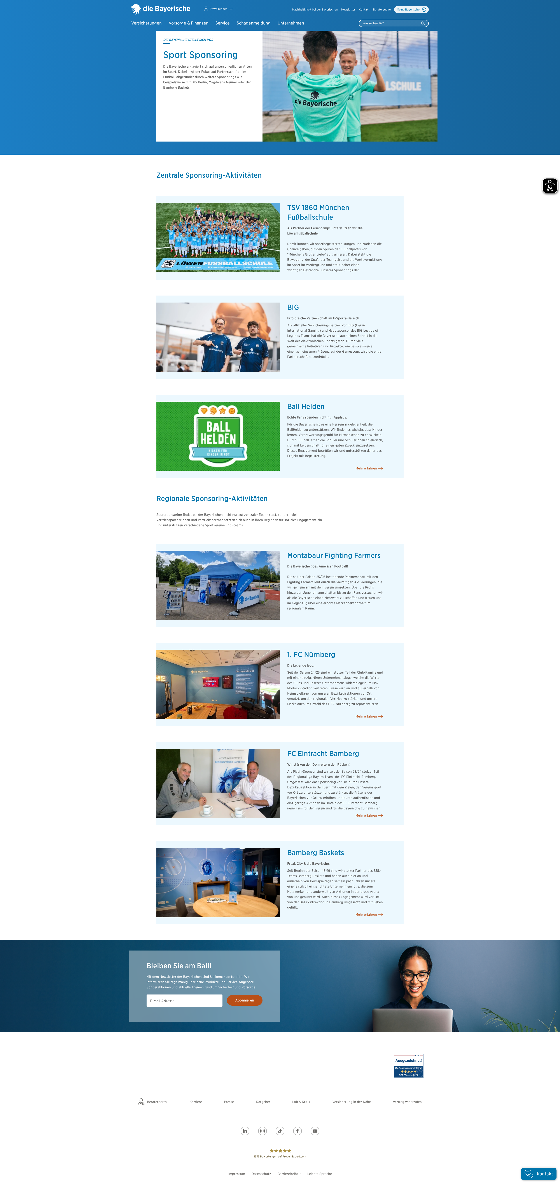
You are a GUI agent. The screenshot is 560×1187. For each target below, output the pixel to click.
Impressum (236, 1174)
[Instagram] (262, 1131)
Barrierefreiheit (289, 1174)
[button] (218, 9)
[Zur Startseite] (160, 10)
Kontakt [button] (364, 9)
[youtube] (315, 1131)
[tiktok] (280, 1131)
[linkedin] (245, 1131)
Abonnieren (244, 1000)
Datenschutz (261, 1174)
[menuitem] (315, 9)
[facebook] (297, 1131)
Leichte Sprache (319, 1174)
